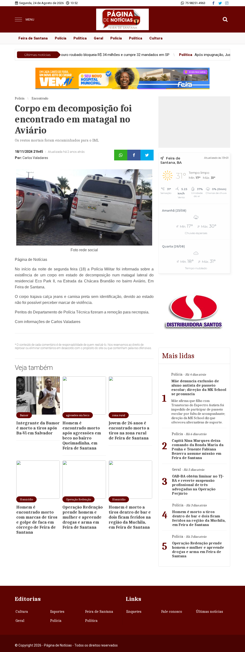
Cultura (155, 38)
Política (80, 38)
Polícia (60, 38)
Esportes (57, 611)
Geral (98, 38)
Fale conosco (171, 611)
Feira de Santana (33, 38)
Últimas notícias (209, 611)
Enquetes (133, 611)
